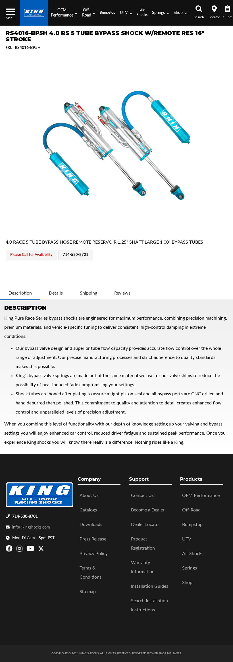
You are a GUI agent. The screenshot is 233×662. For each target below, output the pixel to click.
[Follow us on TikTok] (47, 550)
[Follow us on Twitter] (41, 550)
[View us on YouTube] (31, 550)
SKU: (9, 48)
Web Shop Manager (166, 653)
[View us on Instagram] (20, 550)
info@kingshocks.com (31, 527)
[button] (64, 13)
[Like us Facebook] (10, 550)
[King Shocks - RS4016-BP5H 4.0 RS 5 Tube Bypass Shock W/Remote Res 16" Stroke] (116, 145)
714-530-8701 (25, 517)
